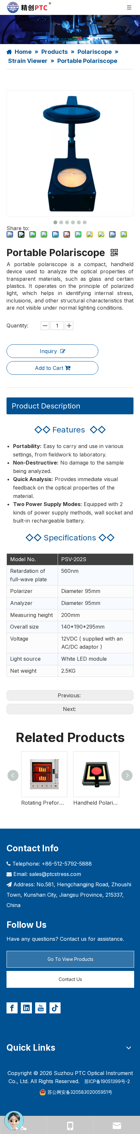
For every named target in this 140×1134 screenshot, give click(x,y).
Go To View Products (70, 959)
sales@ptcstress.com (55, 874)
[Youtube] (40, 1007)
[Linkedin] (26, 1007)
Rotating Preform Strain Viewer (44, 802)
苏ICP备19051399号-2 (107, 1081)
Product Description (46, 406)
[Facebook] (12, 1007)
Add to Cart (49, 368)
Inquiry (48, 351)
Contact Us (70, 979)
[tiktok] (55, 1007)
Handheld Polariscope (96, 802)
